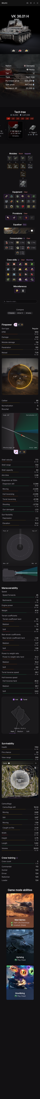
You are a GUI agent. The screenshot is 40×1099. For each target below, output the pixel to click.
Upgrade (28, 153)
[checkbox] (14, 699)
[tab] (12, 731)
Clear (26, 192)
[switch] (33, 231)
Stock (21, 153)
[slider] (8, 763)
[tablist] (20, 731)
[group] (20, 50)
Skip (19, 383)
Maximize (29, 260)
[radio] (13, 50)
